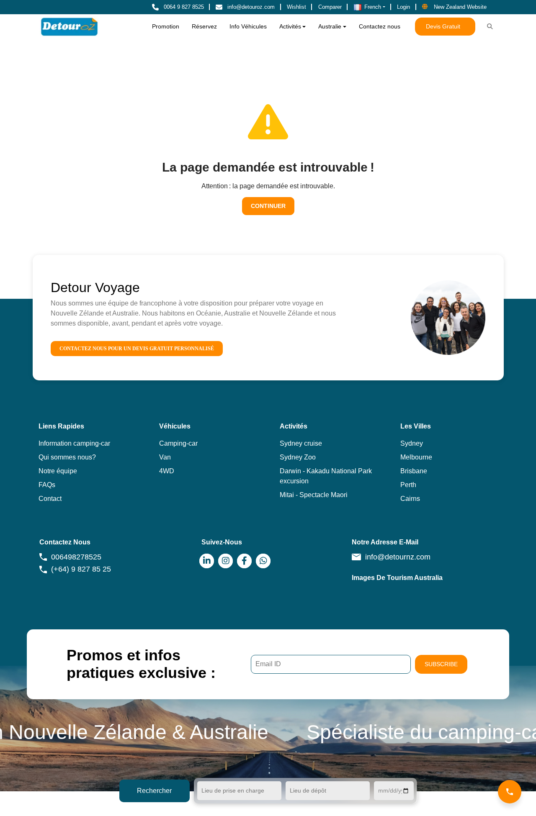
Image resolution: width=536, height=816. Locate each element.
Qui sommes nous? (67, 457)
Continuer (268, 206)
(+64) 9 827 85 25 (81, 569)
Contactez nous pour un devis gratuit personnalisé (136, 349)
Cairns (410, 498)
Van (165, 457)
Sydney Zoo (298, 457)
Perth (408, 484)
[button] (369, 7)
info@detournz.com (397, 557)
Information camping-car (74, 443)
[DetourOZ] (69, 26)
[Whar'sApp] (263, 561)
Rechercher (154, 790)
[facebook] (244, 561)
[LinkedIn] (206, 561)
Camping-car (178, 443)
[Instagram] (225, 561)
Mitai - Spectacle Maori (314, 494)
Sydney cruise (301, 443)
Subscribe (441, 664)
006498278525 (76, 557)
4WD (166, 471)
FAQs (47, 484)
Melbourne (416, 457)
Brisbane (413, 471)
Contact (50, 498)
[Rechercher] (490, 26)
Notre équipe (58, 471)
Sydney (411, 443)
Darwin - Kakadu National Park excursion (326, 476)
